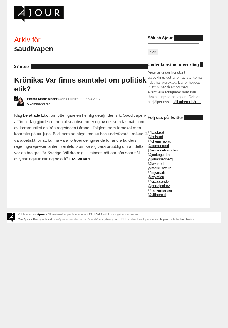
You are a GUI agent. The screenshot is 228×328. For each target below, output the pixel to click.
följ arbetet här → (187, 102)
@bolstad (155, 137)
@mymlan (156, 177)
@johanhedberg (160, 159)
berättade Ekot (36, 115)
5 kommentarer (38, 104)
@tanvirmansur (160, 190)
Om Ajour (24, 219)
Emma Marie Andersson (46, 99)
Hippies (164, 219)
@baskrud (156, 132)
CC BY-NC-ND (99, 214)
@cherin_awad (159, 141)
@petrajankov (159, 186)
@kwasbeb (156, 163)
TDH (122, 219)
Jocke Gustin (184, 219)
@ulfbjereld (157, 195)
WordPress (96, 219)
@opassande (158, 181)
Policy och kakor (44, 219)
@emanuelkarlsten (163, 150)
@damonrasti (158, 146)
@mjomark (156, 172)
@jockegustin (159, 155)
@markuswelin (159, 168)
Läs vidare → (82, 159)
